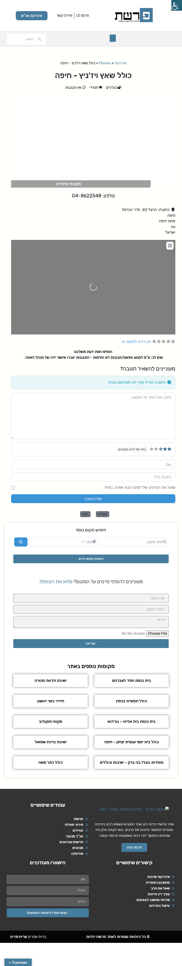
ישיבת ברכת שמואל (51, 741)
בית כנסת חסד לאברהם (131, 680)
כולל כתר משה (50, 762)
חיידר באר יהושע (50, 701)
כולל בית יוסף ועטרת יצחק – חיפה (131, 741)
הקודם (102, 514)
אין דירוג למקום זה (136, 341)
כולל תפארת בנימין (131, 701)
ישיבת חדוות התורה (51, 680)
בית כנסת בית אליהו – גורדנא (131, 721)
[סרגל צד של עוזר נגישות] (176, 5)
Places (105, 63)
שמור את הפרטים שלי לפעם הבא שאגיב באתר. (139, 487)
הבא (85, 514)
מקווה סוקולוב (50, 721)
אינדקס (121, 63)
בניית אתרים (28, 936)
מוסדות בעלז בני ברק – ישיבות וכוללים (131, 762)
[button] (113, 38)
